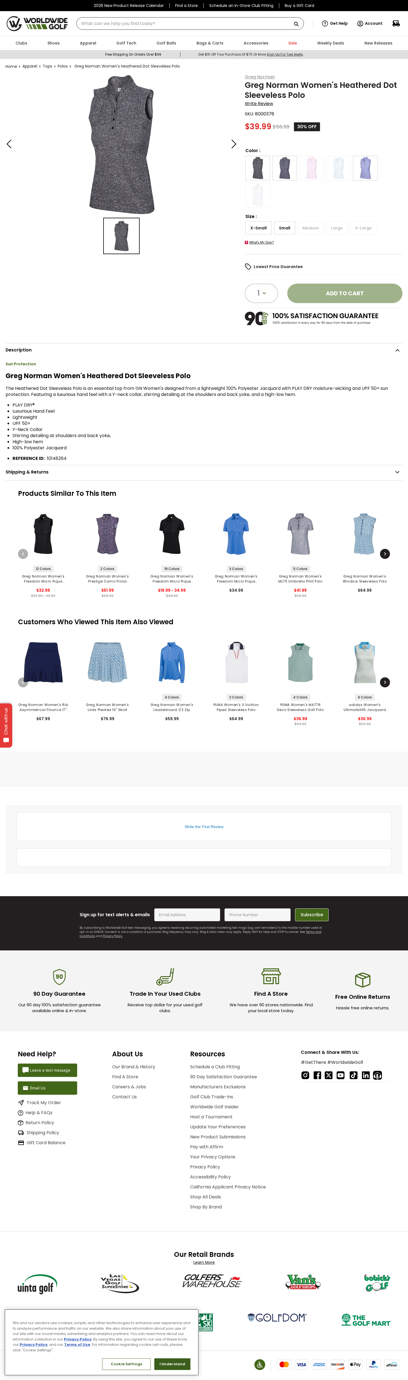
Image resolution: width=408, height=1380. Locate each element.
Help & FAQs (39, 1112)
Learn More (204, 1262)
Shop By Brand (206, 1207)
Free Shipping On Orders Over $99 (133, 54)
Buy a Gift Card (299, 5)
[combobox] (190, 23)
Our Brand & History (133, 1067)
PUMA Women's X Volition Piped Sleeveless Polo (236, 707)
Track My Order (44, 1102)
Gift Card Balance (46, 1142)
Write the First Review (204, 826)
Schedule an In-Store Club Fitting (241, 5)
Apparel (29, 66)
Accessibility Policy (210, 1177)
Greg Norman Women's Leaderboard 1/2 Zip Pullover (171, 707)
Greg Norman (260, 77)
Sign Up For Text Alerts (285, 54)
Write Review (259, 103)
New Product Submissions (218, 1137)
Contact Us (124, 1097)
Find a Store (186, 5)
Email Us (37, 1088)
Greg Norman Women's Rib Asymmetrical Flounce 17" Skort (43, 707)
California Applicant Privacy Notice (228, 1187)
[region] (101, 1342)
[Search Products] (298, 24)
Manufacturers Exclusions (218, 1087)
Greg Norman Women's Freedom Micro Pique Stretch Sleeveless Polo (43, 579)
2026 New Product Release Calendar (129, 5)
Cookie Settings (126, 1364)
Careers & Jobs (129, 1087)
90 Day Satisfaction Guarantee (223, 1077)
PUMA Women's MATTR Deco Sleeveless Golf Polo (300, 707)
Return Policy (40, 1122)
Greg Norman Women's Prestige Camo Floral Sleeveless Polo (107, 579)
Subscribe (312, 914)
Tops (47, 66)
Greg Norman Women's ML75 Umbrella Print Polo (300, 579)
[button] (335, 23)
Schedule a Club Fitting (215, 1067)
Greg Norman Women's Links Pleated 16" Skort (107, 707)
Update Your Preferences (218, 1127)
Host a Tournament (211, 1117)
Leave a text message (50, 1070)
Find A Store (125, 1077)
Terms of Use (77, 1344)
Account (373, 23)
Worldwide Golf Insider (214, 1107)
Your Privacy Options (212, 1157)
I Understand (172, 1364)
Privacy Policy (112, 936)
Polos (63, 66)
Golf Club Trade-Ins (211, 1097)
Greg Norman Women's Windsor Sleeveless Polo (365, 579)
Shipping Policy (43, 1132)
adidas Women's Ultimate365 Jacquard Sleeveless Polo (365, 707)
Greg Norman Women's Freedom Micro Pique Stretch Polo (171, 579)
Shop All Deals (205, 1197)
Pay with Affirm (206, 1147)
